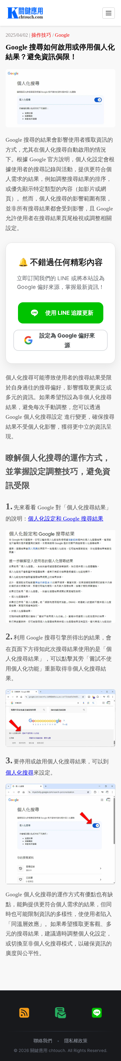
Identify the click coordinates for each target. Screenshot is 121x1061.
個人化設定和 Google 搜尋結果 (65, 519)
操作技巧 (41, 35)
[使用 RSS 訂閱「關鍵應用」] (24, 1012)
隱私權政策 (75, 1041)
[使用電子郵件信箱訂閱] (60, 1012)
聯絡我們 (43, 1041)
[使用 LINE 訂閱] (96, 1012)
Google (62, 35)
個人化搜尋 (20, 773)
